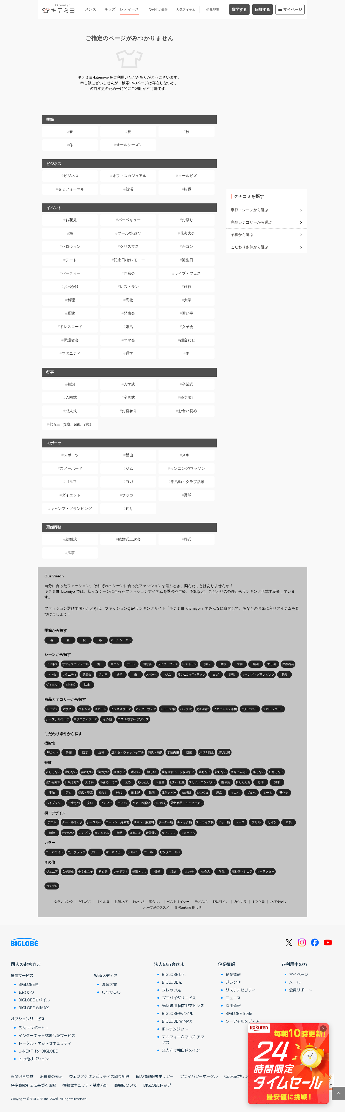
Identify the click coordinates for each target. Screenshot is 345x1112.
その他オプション (34, 1058)
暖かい (135, 772)
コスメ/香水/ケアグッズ (133, 719)
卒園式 (129, 397)
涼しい (151, 772)
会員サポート (300, 990)
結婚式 (71, 539)
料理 (71, 300)
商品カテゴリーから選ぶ (251, 222)
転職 (187, 189)
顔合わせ (187, 340)
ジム (129, 468)
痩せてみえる (240, 772)
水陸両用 (173, 752)
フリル (256, 822)
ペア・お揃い (141, 802)
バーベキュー (129, 220)
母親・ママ (139, 871)
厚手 (261, 782)
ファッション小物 (225, 709)
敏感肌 (186, 792)
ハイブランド (55, 802)
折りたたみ (243, 782)
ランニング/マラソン (187, 468)
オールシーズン (129, 145)
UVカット (52, 752)
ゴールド (150, 852)
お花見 (71, 220)
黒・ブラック (76, 852)
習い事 (187, 313)
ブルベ (251, 792)
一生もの (74, 802)
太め (128, 782)
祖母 (157, 871)
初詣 (71, 384)
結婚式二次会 (129, 539)
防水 (85, 752)
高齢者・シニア (242, 871)
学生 (222, 871)
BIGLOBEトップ (157, 1085)
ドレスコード (71, 326)
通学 (129, 353)
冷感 (69, 752)
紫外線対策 (53, 782)
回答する (262, 9)
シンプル (84, 832)
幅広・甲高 (85, 792)
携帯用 (225, 782)
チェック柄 (184, 822)
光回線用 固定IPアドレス (183, 1005)
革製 (289, 822)
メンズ (90, 9)
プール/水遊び (129, 233)
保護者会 (71, 340)
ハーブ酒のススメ (156, 907)
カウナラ (240, 901)
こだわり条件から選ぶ (249, 247)
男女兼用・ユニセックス (186, 802)
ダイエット (71, 495)
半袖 (52, 792)
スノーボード (71, 468)
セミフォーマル (71, 189)
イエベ (235, 792)
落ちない (205, 772)
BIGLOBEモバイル (34, 999)
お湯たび (121, 901)
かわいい (68, 832)
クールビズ (187, 176)
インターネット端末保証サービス (47, 1035)
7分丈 (119, 792)
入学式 (129, 384)
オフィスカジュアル (129, 176)
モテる (267, 792)
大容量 (160, 782)
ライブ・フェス (187, 273)
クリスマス (129, 246)
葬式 (187, 539)
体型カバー (169, 792)
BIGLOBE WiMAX (34, 1007)
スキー (187, 455)
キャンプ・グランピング (71, 508)
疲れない (119, 772)
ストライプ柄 (205, 822)
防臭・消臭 (155, 752)
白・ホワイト (55, 852)
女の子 (189, 871)
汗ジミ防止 (206, 752)
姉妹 (173, 871)
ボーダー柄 (165, 822)
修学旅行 (187, 397)
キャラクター (265, 871)
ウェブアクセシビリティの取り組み (99, 1076)
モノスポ (201, 901)
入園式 (71, 397)
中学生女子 (85, 871)
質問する (239, 9)
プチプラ (106, 802)
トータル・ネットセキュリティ (45, 1043)
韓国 (152, 792)
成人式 (71, 411)
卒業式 (187, 384)
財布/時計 (202, 709)
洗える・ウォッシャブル (127, 752)
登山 (129, 455)
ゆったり (144, 782)
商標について (125, 1085)
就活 (129, 189)
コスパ (122, 802)
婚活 (129, 326)
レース (240, 822)
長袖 (68, 792)
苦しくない (53, 772)
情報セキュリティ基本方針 (85, 1085)
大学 (187, 300)
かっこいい (169, 832)
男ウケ (283, 792)
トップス (52, 709)
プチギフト (120, 871)
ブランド (233, 982)
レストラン (129, 286)
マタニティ (71, 353)
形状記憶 (224, 752)
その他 (107, 719)
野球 (187, 495)
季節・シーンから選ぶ (249, 210)
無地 (52, 832)
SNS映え (160, 802)
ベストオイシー (178, 901)
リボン (272, 822)
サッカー (129, 495)
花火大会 (187, 233)
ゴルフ (71, 481)
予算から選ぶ (242, 234)
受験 (71, 313)
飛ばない (103, 772)
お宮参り (129, 411)
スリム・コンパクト (202, 782)
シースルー (94, 822)
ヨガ (129, 481)
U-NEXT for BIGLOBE (38, 1051)
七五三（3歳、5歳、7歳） (71, 424)
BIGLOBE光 (29, 984)
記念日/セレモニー (129, 260)
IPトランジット (175, 1029)
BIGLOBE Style (239, 1013)
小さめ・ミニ (109, 782)
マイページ (292, 9)
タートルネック (72, 822)
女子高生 (68, 871)
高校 (129, 300)
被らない (221, 772)
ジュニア (52, 871)
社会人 (205, 871)
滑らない (71, 772)
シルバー (134, 852)
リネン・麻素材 (143, 822)
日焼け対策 (72, 782)
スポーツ (71, 455)
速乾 (101, 752)
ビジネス (71, 176)
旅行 (187, 286)
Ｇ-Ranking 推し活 (188, 907)
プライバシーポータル (199, 1076)
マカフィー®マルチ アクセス (183, 1039)
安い (90, 802)
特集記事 (212, 10)
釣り (129, 508)
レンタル (203, 792)
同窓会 (129, 273)
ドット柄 (224, 822)
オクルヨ (102, 901)
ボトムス (84, 709)
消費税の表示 (51, 1076)
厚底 (219, 792)
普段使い (152, 832)
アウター (68, 709)
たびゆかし (278, 901)
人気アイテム (185, 10)
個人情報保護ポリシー (155, 1076)
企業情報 (226, 964)
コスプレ (52, 886)
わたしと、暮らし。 (147, 901)
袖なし (103, 792)
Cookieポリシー (238, 1076)
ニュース (233, 997)
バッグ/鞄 (186, 709)
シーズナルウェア (58, 719)
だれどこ (84, 901)
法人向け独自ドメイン (181, 1050)
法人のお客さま (169, 964)
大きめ (89, 782)
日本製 (135, 792)
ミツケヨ (258, 901)
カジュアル (101, 832)
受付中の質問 (158, 10)
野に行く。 (221, 901)
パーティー (71, 273)
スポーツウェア (273, 709)
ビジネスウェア (121, 709)
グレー (95, 852)
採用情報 (233, 1005)
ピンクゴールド (170, 852)
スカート (100, 709)
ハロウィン (71, 246)
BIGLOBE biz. (174, 974)
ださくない (276, 772)
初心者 (103, 871)
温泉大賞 (109, 984)
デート (71, 260)
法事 (71, 552)
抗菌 (189, 752)
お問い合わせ (22, 1076)
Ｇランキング (63, 901)
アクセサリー (250, 709)
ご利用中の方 (294, 964)
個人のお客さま (26, 964)
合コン (187, 246)
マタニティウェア (85, 719)
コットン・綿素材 (117, 822)
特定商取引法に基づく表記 (33, 1085)
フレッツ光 (171, 990)
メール (295, 982)
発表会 (129, 313)
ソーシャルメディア (243, 1021)
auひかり (26, 992)
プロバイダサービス (179, 997)
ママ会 (129, 340)
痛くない (259, 772)
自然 (119, 832)
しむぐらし (111, 992)
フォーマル (188, 832)
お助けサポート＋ (34, 1027)
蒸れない (87, 772)
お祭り (187, 220)
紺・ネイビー (114, 852)
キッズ (110, 9)
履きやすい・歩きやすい (178, 772)
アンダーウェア (145, 709)
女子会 (187, 326)
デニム (51, 822)
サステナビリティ (241, 990)
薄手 (277, 782)
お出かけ (71, 286)
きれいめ (136, 832)
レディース (129, 9)
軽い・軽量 (177, 782)
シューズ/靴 (168, 709)
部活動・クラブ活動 (188, 481)
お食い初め (187, 411)
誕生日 (187, 260)
